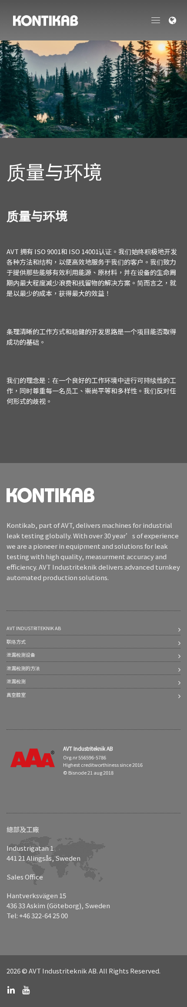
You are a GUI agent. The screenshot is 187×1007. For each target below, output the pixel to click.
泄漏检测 (16, 681)
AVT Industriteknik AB (34, 627)
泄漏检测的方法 (23, 668)
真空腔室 (16, 694)
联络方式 (16, 641)
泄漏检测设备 (21, 654)
